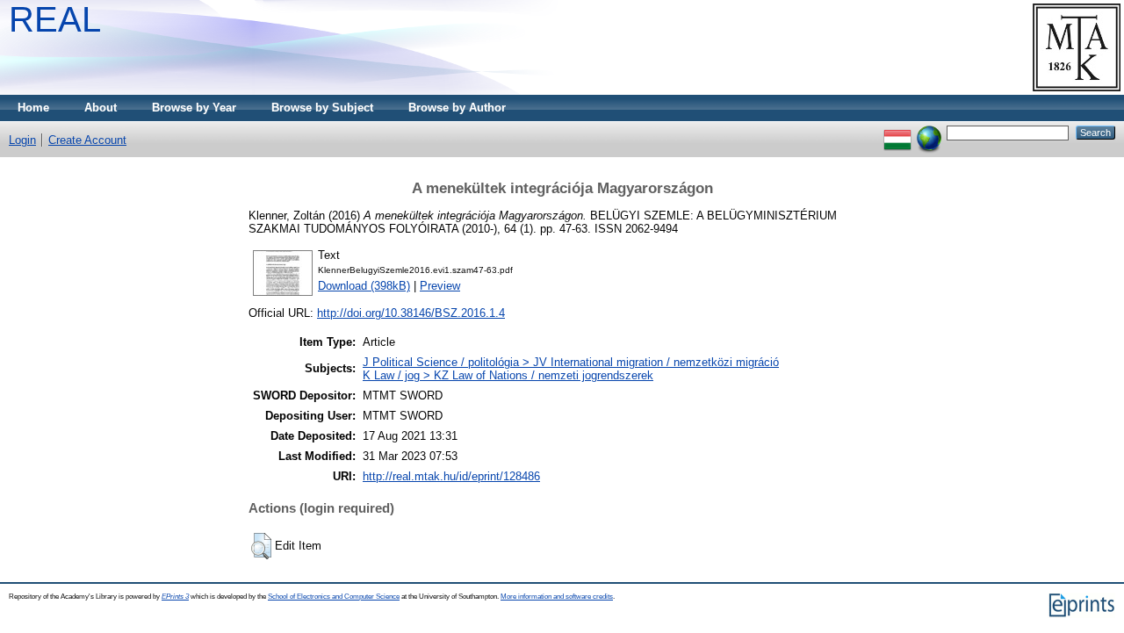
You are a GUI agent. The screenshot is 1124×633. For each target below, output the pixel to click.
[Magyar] (897, 132)
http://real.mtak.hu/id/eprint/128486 (451, 476)
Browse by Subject (322, 107)
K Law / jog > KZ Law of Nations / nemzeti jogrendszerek (508, 375)
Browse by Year (194, 107)
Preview (440, 285)
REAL (55, 19)
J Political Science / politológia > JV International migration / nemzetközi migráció (571, 362)
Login (22, 140)
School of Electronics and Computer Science (334, 597)
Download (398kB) (364, 285)
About (100, 107)
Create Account (87, 140)
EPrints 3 (175, 597)
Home (33, 107)
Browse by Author (457, 107)
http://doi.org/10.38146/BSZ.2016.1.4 (411, 313)
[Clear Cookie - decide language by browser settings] (929, 132)
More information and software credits (557, 597)
